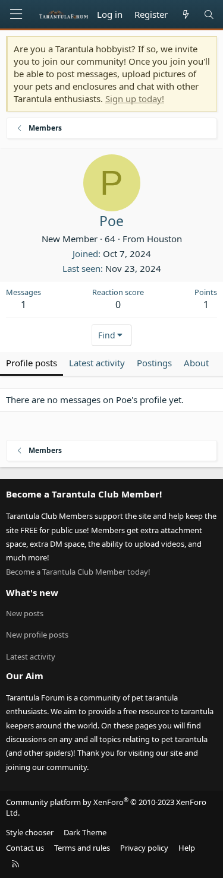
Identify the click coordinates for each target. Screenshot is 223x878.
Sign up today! (134, 98)
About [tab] (196, 363)
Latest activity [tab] (97, 363)
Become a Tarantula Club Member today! (78, 571)
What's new (32, 592)
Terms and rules (82, 847)
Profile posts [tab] (31, 363)
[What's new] (185, 14)
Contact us (25, 847)
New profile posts (37, 634)
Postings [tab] (154, 363)
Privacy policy (144, 847)
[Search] (209, 14)
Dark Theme (85, 832)
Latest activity (30, 656)
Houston (164, 239)
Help (186, 847)
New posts (24, 613)
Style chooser (30, 832)
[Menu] (16, 14)
